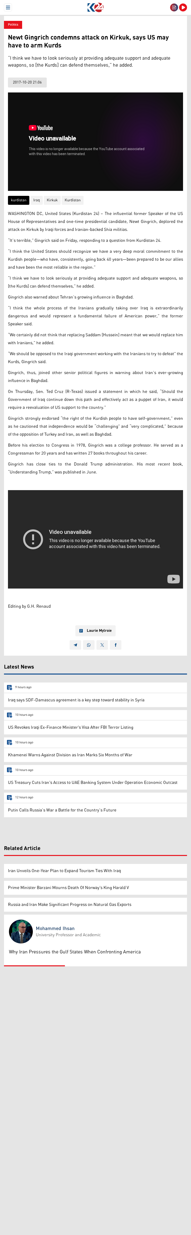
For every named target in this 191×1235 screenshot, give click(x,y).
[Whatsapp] (89, 645)
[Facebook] (115, 645)
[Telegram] (75, 645)
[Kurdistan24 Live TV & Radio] (183, 7)
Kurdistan (73, 200)
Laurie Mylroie (99, 630)
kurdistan (18, 200)
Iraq (36, 200)
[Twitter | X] (102, 645)
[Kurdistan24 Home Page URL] (95, 7)
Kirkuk (52, 200)
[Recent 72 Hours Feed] (174, 7)
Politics (13, 25)
